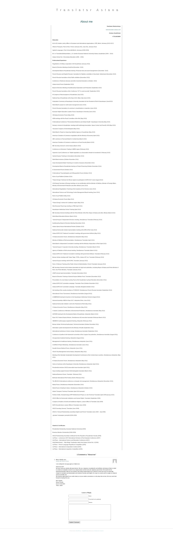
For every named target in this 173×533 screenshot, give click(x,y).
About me (86, 21)
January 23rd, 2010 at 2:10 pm (62, 461)
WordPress (78, 530)
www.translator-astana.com (113, 29)
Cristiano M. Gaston (99, 530)
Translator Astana (88, 9)
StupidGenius (85, 530)
